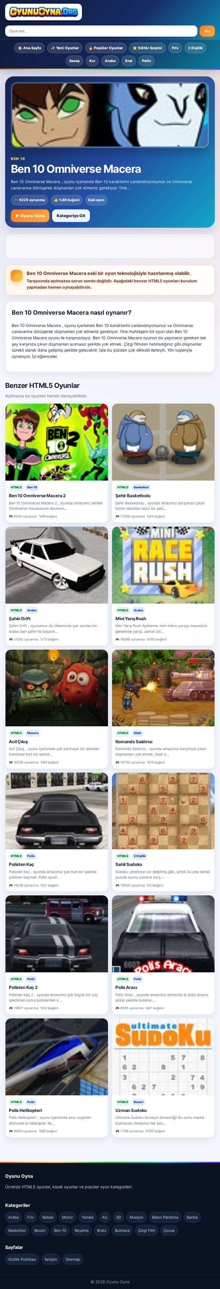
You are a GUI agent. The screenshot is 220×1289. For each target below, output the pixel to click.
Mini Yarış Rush (130, 618)
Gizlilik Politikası (22, 1259)
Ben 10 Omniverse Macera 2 (37, 495)
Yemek (88, 1217)
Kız (92, 61)
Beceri (40, 1230)
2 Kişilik (195, 48)
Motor (67, 1217)
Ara (207, 31)
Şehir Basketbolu (132, 495)
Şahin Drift (19, 618)
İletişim (51, 1259)
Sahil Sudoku (128, 864)
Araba (110, 61)
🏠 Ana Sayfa (29, 48)
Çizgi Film (146, 1230)
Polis (146, 61)
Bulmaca (122, 1230)
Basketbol (17, 1230)
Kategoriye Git (71, 215)
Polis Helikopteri (25, 1110)
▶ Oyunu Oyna (30, 215)
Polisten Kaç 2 (23, 987)
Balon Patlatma (165, 1217)
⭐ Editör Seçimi (147, 48)
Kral (128, 61)
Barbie (192, 1217)
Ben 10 (60, 1230)
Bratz (101, 1230)
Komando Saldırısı (133, 741)
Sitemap (73, 1259)
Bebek (48, 1217)
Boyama (82, 1230)
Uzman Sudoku (131, 1110)
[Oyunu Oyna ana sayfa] (43, 12)
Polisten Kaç (21, 864)
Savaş (74, 61)
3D (118, 1217)
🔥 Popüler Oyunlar (106, 48)
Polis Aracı (126, 987)
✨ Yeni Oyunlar (65, 48)
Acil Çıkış (18, 741)
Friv (175, 48)
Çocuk (169, 1230)
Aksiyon (136, 1217)
